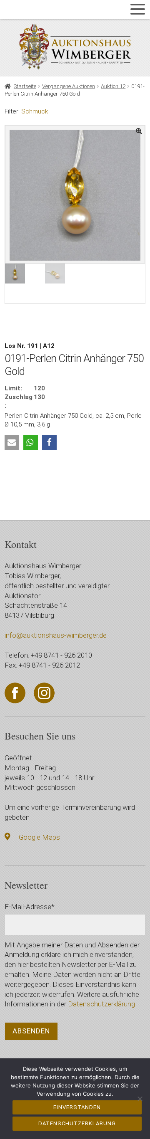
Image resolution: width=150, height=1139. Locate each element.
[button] (12, 442)
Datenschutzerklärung (101, 1004)
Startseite (25, 86)
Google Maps (39, 837)
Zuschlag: (18, 401)
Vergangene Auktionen (68, 86)
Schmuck (34, 111)
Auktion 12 (113, 86)
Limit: (13, 388)
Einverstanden (77, 1107)
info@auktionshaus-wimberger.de (56, 635)
